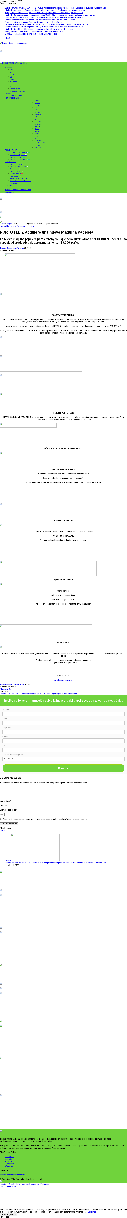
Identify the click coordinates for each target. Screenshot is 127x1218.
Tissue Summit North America (20, 159)
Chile (36, 110)
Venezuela (38, 147)
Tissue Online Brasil (16, 164)
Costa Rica (38, 114)
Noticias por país (12, 98)
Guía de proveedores (13, 96)
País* (4, 745)
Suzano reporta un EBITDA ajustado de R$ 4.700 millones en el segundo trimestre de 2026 (44, 27)
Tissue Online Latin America (12, 248)
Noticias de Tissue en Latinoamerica (22, 226)
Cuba (36, 117)
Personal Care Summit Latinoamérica (20, 181)
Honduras (38, 126)
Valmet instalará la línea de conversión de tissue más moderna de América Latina (40, 20)
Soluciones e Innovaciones (17, 91)
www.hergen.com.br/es (64, 680)
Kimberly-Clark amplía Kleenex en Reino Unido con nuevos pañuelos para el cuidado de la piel (45, 10)
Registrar (63, 768)
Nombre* (6, 709)
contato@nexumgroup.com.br (12, 1175)
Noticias (8, 67)
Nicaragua (38, 131)
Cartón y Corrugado (16, 173)
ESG (11, 77)
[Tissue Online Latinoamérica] (13, 43)
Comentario (5, 801)
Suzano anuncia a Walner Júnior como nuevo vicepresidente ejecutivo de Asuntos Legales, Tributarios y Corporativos (55, 8)
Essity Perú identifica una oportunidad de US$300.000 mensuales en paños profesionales (44, 12)
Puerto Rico (38, 140)
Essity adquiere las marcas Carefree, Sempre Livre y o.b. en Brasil (33, 22)
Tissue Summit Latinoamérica (20, 152)
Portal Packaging (15, 176)
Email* (5, 718)
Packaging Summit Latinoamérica (19, 178)
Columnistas (13, 74)
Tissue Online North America (19, 166)
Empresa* (6, 727)
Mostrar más (5, 689)
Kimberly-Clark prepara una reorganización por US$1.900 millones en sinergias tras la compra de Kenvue (50, 15)
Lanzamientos (14, 84)
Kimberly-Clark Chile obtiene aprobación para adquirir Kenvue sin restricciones (39, 29)
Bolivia (37, 105)
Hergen (9, 224)
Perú (36, 138)
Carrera (12, 72)
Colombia (37, 112)
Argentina (37, 103)
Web (2, 814)
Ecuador (37, 119)
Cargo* (5, 736)
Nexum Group (10, 162)
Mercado (12, 86)
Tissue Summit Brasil (17, 157)
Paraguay (37, 136)
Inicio (2, 224)
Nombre (4, 805)
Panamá (37, 133)
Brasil (36, 107)
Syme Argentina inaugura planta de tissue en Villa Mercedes (31, 34)
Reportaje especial (15, 88)
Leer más (92, 1212)
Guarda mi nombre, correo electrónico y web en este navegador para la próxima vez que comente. (45, 819)
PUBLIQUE (8, 185)
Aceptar (13, 1214)
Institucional (13, 81)
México (37, 129)
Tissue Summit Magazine (18, 155)
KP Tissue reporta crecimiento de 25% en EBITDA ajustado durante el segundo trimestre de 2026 (47, 24)
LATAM (37, 100)
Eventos (12, 79)
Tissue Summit (11, 150)
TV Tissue (8, 93)
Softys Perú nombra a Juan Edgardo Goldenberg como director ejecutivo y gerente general (44, 17)
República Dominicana (41, 143)
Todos (11, 69)
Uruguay (37, 145)
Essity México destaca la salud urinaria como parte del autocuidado (34, 31)
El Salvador (38, 121)
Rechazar (4, 1214)
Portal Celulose (15, 169)
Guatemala (38, 124)
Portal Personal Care (16, 171)
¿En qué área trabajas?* (12, 754)
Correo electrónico (8, 810)
